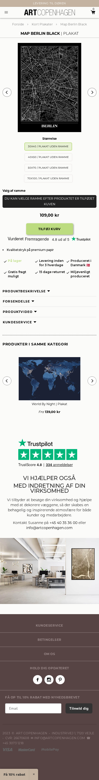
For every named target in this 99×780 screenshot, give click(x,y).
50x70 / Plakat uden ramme (48, 167)
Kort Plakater (42, 24)
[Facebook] (37, 679)
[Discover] (50, 749)
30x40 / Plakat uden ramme (48, 146)
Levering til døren (49, 3)
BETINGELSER (49, 640)
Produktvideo (17, 312)
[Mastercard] (27, 749)
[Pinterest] (60, 679)
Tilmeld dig (79, 708)
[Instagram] (49, 679)
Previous (7, 92)
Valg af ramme (14, 191)
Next (5, 3)
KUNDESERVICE (49, 625)
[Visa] (8, 749)
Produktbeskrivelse (24, 291)
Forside (18, 24)
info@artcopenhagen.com (49, 528)
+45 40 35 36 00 (63, 522)
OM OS (49, 654)
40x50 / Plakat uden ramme (48, 157)
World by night (49, 404)
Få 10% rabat (14, 774)
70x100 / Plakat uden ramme (48, 178)
